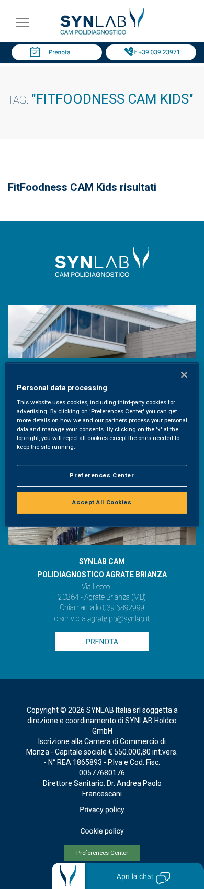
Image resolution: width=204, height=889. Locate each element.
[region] (102, 444)
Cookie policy (101, 831)
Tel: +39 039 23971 (153, 52)
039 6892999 (123, 608)
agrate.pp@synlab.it (118, 619)
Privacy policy (102, 810)
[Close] (184, 374)
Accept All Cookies (101, 502)
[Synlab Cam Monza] (102, 33)
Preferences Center (102, 853)
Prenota (60, 52)
